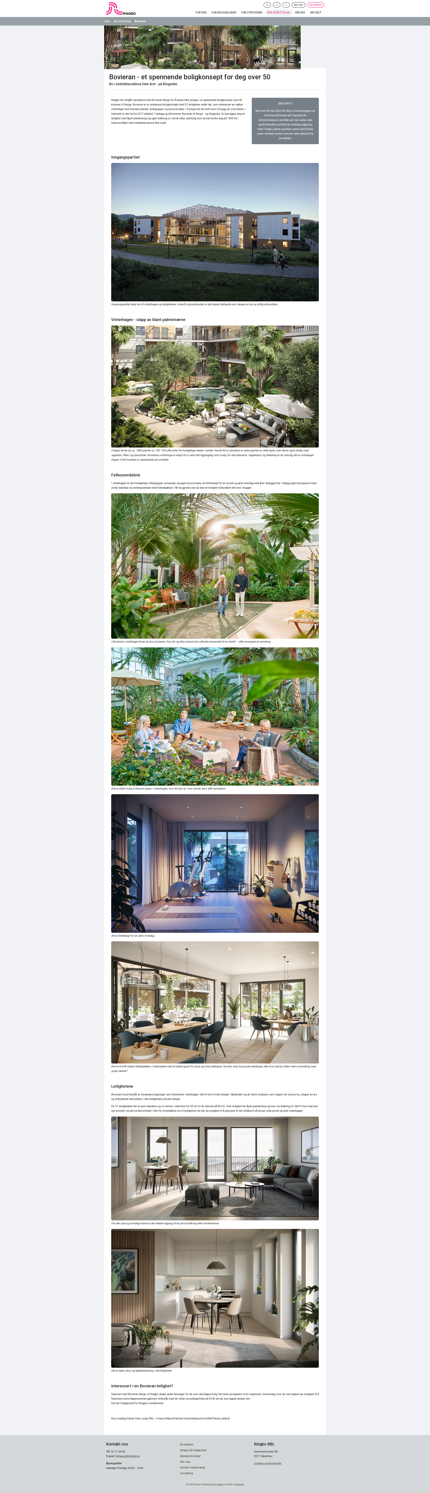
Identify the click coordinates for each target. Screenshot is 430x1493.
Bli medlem (315, 5)
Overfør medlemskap (192, 1467)
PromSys (239, 1484)
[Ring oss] (276, 4)
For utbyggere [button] (251, 12)
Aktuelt (315, 12)
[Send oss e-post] (267, 4)
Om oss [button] (300, 12)
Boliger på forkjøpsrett (193, 1450)
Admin (220, 1484)
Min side (298, 5)
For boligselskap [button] (224, 12)
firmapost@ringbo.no (128, 1456)
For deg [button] (201, 12)
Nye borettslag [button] (278, 12)
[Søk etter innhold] (286, 4)
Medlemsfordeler (190, 1456)
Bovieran (140, 21)
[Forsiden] (121, 8)
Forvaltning (186, 1473)
